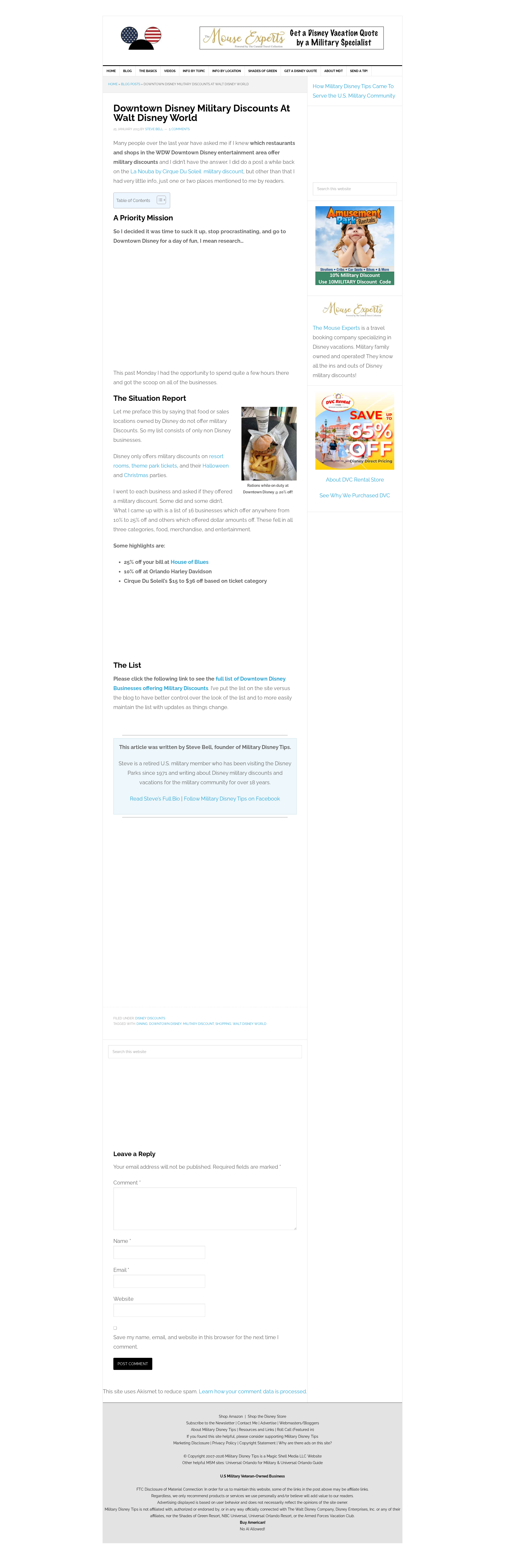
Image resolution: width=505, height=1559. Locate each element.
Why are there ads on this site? (305, 1443)
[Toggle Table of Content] (159, 199)
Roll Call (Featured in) (295, 1430)
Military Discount (198, 1024)
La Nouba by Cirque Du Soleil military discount (186, 171)
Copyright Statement (257, 1443)
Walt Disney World (249, 1024)
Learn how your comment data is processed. (253, 1391)
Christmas (136, 475)
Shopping (223, 1024)
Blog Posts (130, 84)
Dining (142, 1024)
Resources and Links (256, 1430)
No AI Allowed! (252, 1529)
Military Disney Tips (141, 38)
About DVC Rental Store (355, 480)
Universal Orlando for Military (251, 1463)
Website (123, 1299)
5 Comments (179, 129)
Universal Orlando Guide (302, 1463)
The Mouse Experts (336, 328)
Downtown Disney (165, 1024)
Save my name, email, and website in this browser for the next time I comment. (196, 1342)
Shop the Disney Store (267, 1416)
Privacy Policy (224, 1443)
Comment (127, 1183)
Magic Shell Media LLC (286, 1456)
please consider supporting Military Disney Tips (277, 1436)
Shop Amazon (231, 1416)
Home (113, 84)
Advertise (268, 1423)
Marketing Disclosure (191, 1443)
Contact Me (247, 1423)
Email (121, 1270)
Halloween (216, 466)
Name (122, 1241)
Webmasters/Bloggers (299, 1423)
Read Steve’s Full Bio (155, 799)
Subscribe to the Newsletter (210, 1423)
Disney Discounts (150, 1018)
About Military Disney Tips (213, 1430)
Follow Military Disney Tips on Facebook (232, 799)
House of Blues (190, 562)
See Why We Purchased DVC (355, 495)
